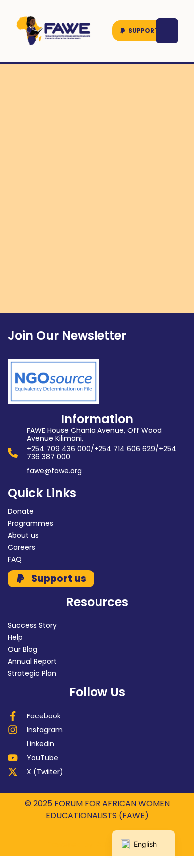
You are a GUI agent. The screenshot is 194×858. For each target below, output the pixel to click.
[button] (144, 30)
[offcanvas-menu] (167, 30)
